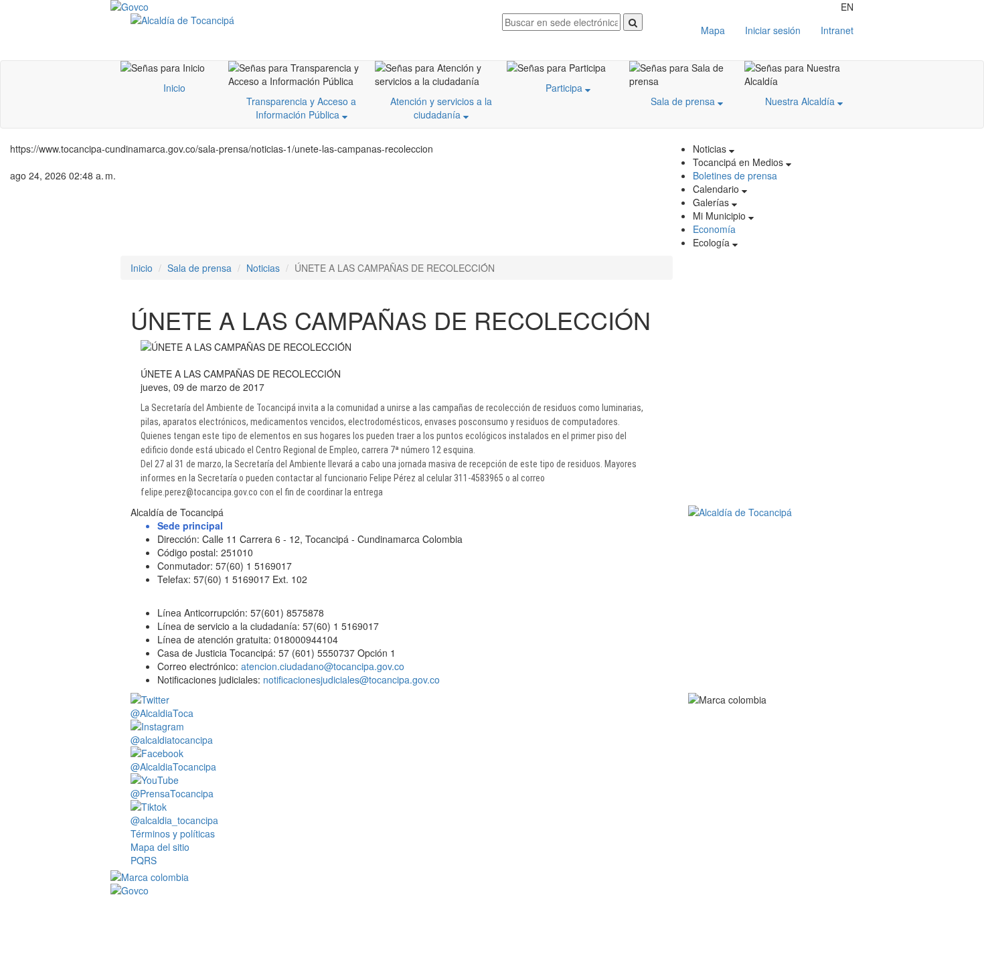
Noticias (263, 267)
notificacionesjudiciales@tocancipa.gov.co (351, 679)
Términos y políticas (173, 833)
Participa (565, 87)
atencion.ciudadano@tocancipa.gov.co (322, 666)
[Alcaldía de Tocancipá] (306, 20)
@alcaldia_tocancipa (174, 820)
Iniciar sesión (773, 30)
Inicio (174, 87)
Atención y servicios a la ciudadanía (441, 107)
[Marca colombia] (492, 877)
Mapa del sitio (160, 847)
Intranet (837, 30)
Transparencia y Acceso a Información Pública (301, 107)
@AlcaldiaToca (162, 713)
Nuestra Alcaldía (801, 101)
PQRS (144, 860)
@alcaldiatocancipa (172, 739)
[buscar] (633, 22)
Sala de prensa (684, 101)
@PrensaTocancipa (172, 793)
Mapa (713, 30)
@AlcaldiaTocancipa (173, 766)
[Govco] (174, 6)
